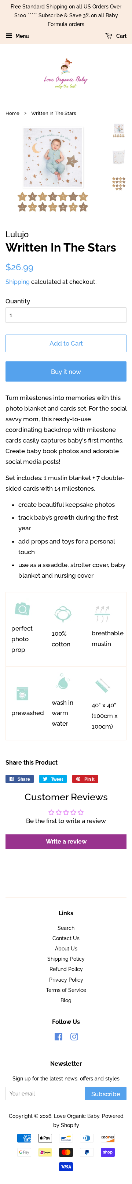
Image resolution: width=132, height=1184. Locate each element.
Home (12, 113)
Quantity (18, 301)
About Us (66, 948)
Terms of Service (66, 990)
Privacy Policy (66, 980)
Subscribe (105, 1094)
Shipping (18, 281)
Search (66, 928)
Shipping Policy (66, 959)
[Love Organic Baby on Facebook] (58, 1038)
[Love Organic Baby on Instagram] (74, 1038)
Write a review (66, 841)
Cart (120, 36)
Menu (21, 36)
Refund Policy (66, 969)
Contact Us (66, 938)
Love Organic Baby (76, 1116)
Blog (66, 1000)
